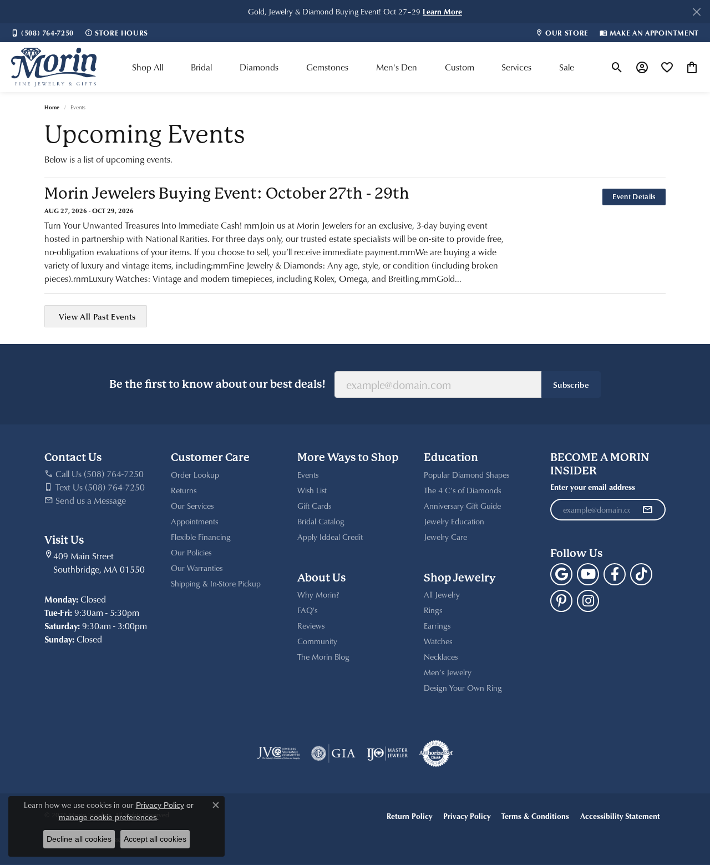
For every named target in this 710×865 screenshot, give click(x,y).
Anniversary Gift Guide (462, 506)
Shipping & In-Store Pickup (216, 583)
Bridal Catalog (320, 521)
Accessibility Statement (620, 816)
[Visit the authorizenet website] (436, 753)
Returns (183, 490)
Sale (566, 67)
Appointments (194, 521)
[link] (42, 32)
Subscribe (571, 384)
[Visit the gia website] (333, 753)
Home (51, 107)
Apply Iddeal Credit (330, 537)
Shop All (147, 67)
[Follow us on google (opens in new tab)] (561, 574)
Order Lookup (195, 474)
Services (516, 67)
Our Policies (191, 552)
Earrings (437, 625)
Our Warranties (196, 568)
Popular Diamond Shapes (466, 474)
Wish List (312, 490)
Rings (433, 610)
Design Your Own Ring (463, 688)
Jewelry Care (445, 537)
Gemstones (327, 67)
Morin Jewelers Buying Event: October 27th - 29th (226, 193)
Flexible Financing (201, 537)
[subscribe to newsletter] (647, 510)
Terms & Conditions (535, 816)
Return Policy (409, 816)
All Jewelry (442, 594)
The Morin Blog (323, 656)
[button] (617, 67)
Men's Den (396, 67)
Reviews (310, 625)
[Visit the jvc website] (278, 753)
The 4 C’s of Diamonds (462, 490)
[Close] (696, 12)
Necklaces (441, 656)
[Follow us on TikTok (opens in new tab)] (641, 574)
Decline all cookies (79, 838)
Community (317, 641)
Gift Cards (314, 506)
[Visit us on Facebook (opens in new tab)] (615, 574)
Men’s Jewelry (447, 672)
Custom (459, 67)
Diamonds (259, 67)
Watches (438, 641)
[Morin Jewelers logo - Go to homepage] (54, 67)
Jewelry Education (454, 521)
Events (307, 474)
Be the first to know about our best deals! (217, 384)
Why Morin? (318, 594)
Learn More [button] (442, 11)
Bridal (201, 67)
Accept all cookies (155, 838)
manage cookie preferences (108, 817)
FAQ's (307, 610)
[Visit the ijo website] (387, 753)
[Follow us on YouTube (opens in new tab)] (588, 574)
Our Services (192, 506)
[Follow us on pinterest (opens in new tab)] (561, 601)
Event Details (633, 196)
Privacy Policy (466, 816)
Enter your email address (592, 487)
